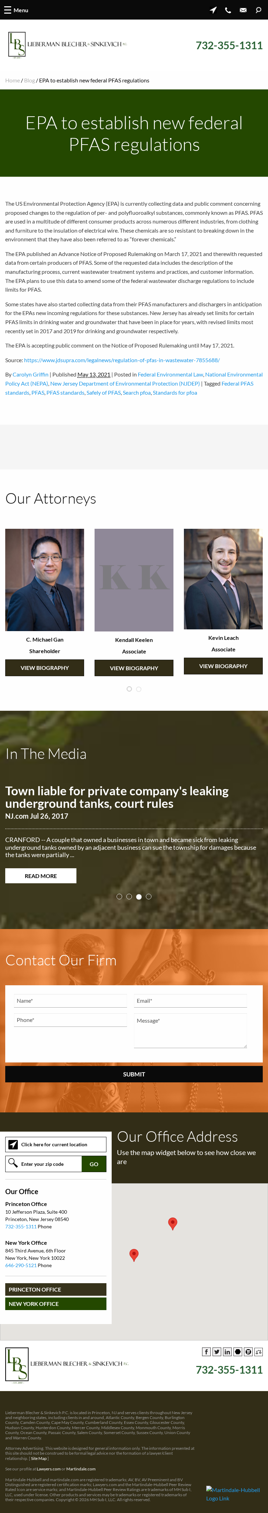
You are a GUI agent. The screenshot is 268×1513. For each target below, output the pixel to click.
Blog (29, 80)
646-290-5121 (21, 1267)
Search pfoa (137, 392)
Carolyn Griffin (31, 374)
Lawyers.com (49, 1470)
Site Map (39, 1459)
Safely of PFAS (104, 392)
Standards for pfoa (175, 392)
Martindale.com (81, 1470)
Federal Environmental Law (170, 374)
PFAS (37, 392)
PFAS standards (65, 392)
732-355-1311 (229, 45)
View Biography (45, 644)
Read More (41, 875)
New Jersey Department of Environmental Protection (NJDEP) (125, 383)
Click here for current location (54, 1146)
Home (12, 80)
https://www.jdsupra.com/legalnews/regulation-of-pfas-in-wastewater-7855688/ (122, 360)
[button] (134, 1257)
